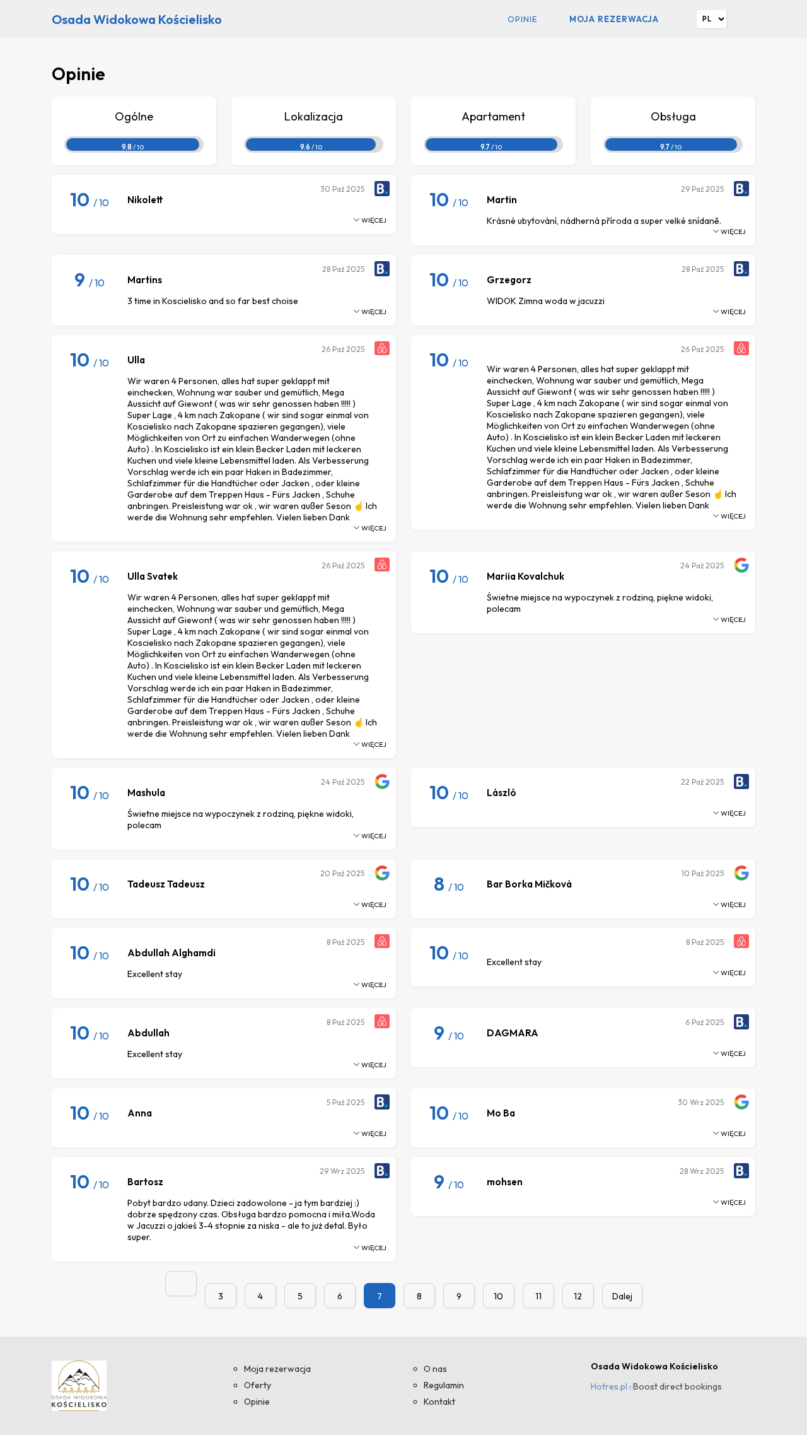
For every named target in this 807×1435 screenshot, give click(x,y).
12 (578, 1296)
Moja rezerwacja (614, 19)
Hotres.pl (609, 1386)
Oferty (257, 1385)
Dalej (622, 1296)
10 (498, 1296)
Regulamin (444, 1385)
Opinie (522, 19)
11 (538, 1296)
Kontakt (439, 1401)
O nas (435, 1368)
